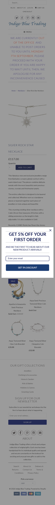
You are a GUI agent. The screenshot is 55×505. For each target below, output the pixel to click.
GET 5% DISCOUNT (27, 268)
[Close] (50, 230)
